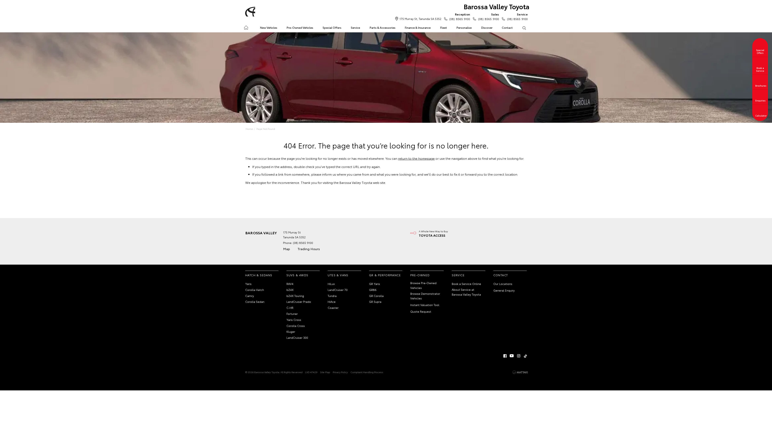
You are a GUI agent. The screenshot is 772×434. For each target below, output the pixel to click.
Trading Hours (309, 248)
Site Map (325, 372)
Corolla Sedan (254, 302)
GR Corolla (376, 296)
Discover (487, 28)
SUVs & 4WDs (297, 275)
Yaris (248, 284)
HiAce (332, 302)
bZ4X (290, 290)
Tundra (332, 296)
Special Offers (332, 28)
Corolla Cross (295, 326)
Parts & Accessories (382, 28)
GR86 (373, 290)
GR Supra (375, 302)
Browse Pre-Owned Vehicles (423, 285)
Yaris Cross (293, 320)
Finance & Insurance (418, 28)
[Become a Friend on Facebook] (505, 356)
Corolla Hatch (254, 290)
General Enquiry (504, 290)
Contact (507, 28)
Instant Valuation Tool (424, 305)
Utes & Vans (338, 275)
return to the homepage (416, 158)
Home (246, 27)
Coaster (333, 308)
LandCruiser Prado (298, 302)
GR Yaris (374, 284)
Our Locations (502, 284)
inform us (329, 174)
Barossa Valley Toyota (496, 6)
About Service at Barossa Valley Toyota (466, 292)
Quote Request (420, 311)
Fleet (443, 28)
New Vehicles (268, 28)
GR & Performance (385, 275)
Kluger (290, 332)
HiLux (331, 284)
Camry (249, 296)
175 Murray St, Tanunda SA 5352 (420, 19)
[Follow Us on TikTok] (525, 356)
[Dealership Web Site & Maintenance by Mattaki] (520, 372)
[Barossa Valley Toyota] (249, 11)
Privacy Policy (340, 372)
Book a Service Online (466, 284)
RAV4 (289, 284)
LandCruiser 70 (338, 290)
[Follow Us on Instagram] (518, 356)
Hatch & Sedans (258, 275)
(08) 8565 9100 (459, 16)
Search (524, 28)
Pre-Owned (420, 275)
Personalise (464, 28)
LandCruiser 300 (297, 338)
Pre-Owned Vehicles (299, 28)
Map (286, 248)
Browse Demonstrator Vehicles (425, 296)
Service (355, 28)
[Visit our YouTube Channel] (512, 356)
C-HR (289, 308)
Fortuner (292, 314)
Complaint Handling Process (366, 372)
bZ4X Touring (295, 296)
